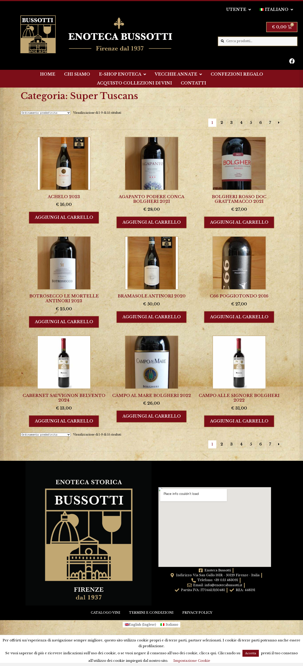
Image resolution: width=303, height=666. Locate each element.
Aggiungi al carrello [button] (64, 217)
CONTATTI (193, 83)
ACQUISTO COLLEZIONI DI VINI (134, 83)
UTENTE (236, 9)
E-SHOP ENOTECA (120, 74)
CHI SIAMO (77, 74)
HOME (47, 74)
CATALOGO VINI (105, 613)
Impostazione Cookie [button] (191, 660)
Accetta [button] (250, 653)
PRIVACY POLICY (197, 613)
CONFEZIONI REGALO (237, 74)
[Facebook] (291, 60)
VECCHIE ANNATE (176, 74)
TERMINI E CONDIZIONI (151, 613)
